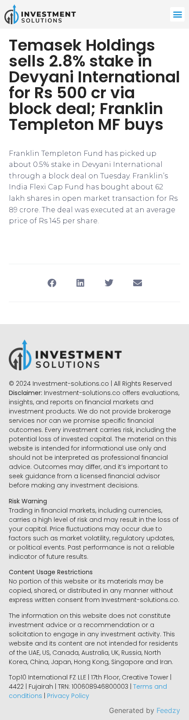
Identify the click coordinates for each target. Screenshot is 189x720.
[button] (177, 14)
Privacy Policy (68, 695)
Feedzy (168, 710)
